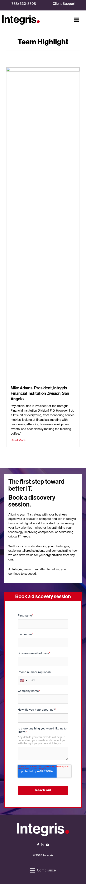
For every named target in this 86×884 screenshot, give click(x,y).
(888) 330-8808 (23, 3)
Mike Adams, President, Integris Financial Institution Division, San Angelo (40, 393)
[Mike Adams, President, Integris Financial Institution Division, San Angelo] (43, 224)
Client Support (64, 3)
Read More (18, 440)
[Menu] (76, 20)
